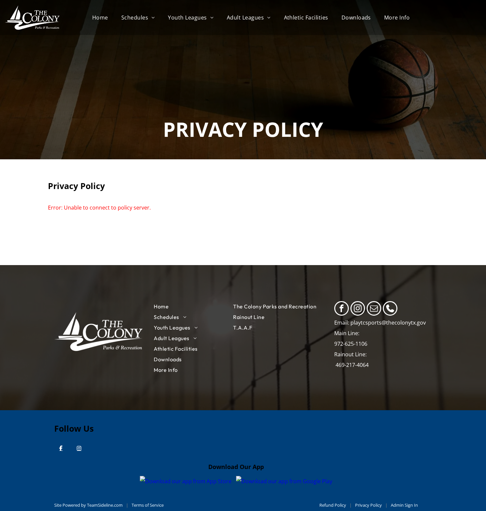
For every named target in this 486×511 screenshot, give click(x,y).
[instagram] (357, 309)
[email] (374, 309)
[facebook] (341, 309)
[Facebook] (60, 448)
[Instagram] (79, 448)
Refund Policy (332, 505)
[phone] (390, 309)
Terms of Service (148, 505)
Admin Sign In (404, 505)
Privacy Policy (368, 505)
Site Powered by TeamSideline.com (88, 505)
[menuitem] (100, 17)
